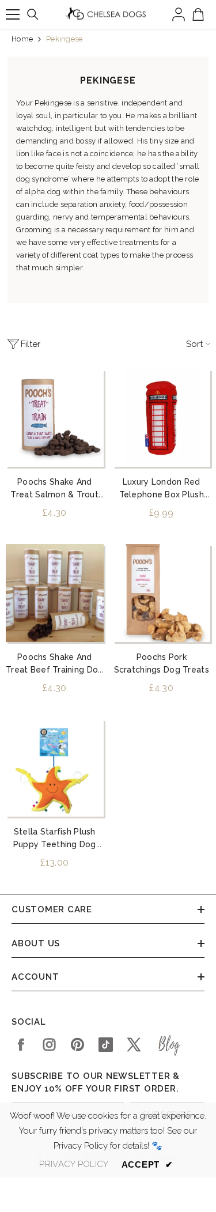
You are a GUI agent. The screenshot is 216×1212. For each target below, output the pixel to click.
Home (22, 39)
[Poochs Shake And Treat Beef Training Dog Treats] (55, 593)
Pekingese (64, 39)
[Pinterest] (77, 1044)
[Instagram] (49, 1044)
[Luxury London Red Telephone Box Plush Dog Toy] (162, 418)
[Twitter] (133, 1044)
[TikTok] (105, 1044)
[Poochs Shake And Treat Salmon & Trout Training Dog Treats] (55, 418)
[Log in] (178, 14)
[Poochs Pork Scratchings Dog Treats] (162, 593)
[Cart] (198, 14)
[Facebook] (21, 1044)
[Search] (33, 14)
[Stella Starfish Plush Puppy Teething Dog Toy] (55, 768)
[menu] (13, 14)
